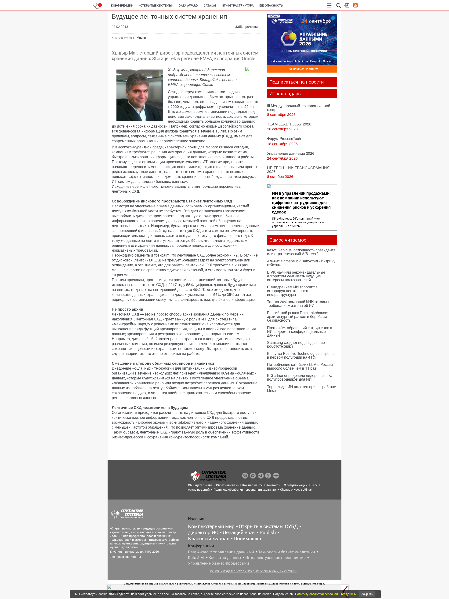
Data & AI (196, 557)
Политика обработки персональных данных (245, 489)
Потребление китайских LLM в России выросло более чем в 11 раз (300, 366)
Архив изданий (199, 489)
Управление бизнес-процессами (218, 563)
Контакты (273, 485)
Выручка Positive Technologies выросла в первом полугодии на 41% (301, 355)
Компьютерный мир (211, 526)
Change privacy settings (296, 489)
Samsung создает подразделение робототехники (296, 344)
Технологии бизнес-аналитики (286, 552)
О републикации (296, 485)
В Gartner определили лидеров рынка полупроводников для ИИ (299, 377)
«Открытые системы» (156, 5)
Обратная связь (227, 485)
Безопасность (271, 5)
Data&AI (209, 5)
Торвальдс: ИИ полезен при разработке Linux (301, 388)
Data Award (198, 552)
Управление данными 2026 (290, 153)
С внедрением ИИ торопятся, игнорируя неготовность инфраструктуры (293, 290)
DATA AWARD (188, 5)
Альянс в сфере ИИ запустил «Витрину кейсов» (301, 262)
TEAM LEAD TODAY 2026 (289, 124)
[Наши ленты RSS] (355, 6)
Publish (268, 532)
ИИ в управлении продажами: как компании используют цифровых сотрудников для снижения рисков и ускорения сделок (301, 202)
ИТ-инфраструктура (238, 5)
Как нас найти (252, 485)
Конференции (122, 5)
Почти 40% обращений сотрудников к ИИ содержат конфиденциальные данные (299, 331)
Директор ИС (203, 532)
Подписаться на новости (296, 82)
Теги (314, 485)
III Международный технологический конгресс (298, 107)
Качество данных (225, 557)
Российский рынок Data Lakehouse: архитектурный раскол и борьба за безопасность (297, 316)
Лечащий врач (239, 532)
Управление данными (233, 552)
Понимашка (247, 538)
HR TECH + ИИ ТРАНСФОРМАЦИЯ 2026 (298, 169)
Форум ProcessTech (284, 138)
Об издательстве (200, 485)
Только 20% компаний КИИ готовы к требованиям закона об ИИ (298, 303)
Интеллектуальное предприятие (275, 557)
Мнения (142, 37)
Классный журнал (208, 538)
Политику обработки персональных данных (326, 594)
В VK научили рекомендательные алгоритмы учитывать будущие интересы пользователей (296, 275)
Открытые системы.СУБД (268, 526)
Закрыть (367, 594)
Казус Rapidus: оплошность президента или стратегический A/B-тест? (301, 251)
